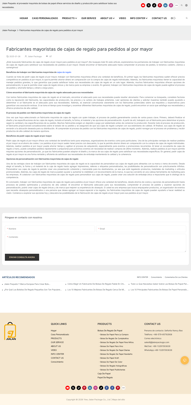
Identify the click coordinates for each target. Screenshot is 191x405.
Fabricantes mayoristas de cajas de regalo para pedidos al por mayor (51, 30)
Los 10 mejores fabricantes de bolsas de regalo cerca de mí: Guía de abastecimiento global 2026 (97, 289)
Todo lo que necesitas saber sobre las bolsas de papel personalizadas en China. (160, 284)
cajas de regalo (64, 72)
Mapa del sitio (118, 399)
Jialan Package (9, 30)
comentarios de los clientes (176, 277)
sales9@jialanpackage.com (156, 342)
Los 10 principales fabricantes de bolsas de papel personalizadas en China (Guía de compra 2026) (160, 289)
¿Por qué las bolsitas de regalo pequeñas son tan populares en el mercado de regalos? (33, 289)
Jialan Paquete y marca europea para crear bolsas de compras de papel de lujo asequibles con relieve (27, 284)
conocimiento (156, 277)
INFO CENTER (142, 277)
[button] (174, 18)
